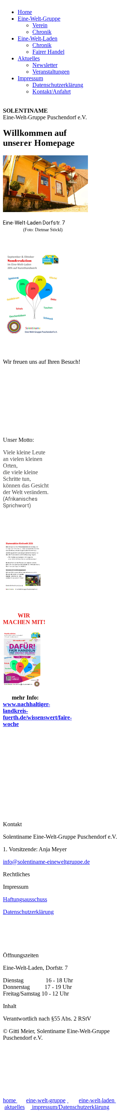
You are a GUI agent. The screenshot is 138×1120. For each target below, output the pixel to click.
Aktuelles (29, 58)
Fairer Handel (48, 52)
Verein (39, 25)
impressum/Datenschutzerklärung (70, 1107)
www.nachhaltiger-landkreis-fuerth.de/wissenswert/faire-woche (37, 714)
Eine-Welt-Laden (37, 38)
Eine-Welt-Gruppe (39, 18)
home (10, 1100)
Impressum (30, 78)
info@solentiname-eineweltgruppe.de (46, 862)
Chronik (42, 32)
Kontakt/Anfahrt (51, 91)
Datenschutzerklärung (57, 85)
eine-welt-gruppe (46, 1100)
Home (25, 12)
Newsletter (44, 65)
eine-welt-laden (97, 1100)
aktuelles (14, 1107)
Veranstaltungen (51, 71)
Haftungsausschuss (25, 899)
